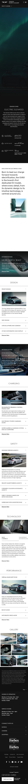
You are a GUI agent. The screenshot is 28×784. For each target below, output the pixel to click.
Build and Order (8, 779)
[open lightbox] (8, 638)
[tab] (14, 302)
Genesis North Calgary (14, 2)
